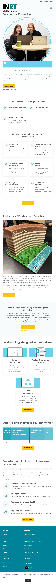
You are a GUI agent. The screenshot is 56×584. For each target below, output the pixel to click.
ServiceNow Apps (29, 548)
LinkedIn (30, 563)
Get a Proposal (28, 327)
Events (4, 548)
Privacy (5, 552)
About (4, 538)
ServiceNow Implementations (23, 483)
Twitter (30, 567)
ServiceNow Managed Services (32, 541)
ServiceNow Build (28, 545)
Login (41, 1)
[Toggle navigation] (51, 8)
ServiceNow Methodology (31, 552)
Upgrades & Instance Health (22, 502)
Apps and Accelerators (20, 511)
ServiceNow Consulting (30, 534)
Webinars (5, 570)
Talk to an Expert (9, 86)
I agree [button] (28, 580)
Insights (5, 534)
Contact (46, 1)
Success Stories (7, 562)
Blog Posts (5, 566)
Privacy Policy (20, 575)
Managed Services (18, 494)
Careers (51, 1)
